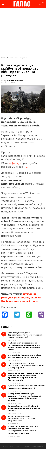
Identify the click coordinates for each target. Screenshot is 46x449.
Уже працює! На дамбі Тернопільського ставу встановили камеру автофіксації (25, 335)
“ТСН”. (27, 166)
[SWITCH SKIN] (43, 3)
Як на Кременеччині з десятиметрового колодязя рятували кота (22, 418)
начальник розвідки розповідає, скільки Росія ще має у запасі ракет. (21, 298)
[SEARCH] (40, 4)
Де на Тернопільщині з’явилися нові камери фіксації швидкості (26, 387)
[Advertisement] (23, 33)
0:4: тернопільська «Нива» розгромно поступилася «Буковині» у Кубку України (26, 365)
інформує (15, 163)
